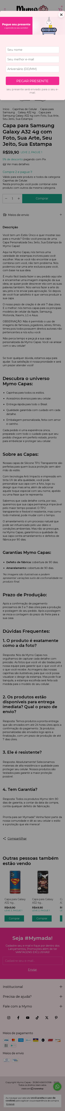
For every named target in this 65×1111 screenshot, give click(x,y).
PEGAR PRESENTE (32, 81)
